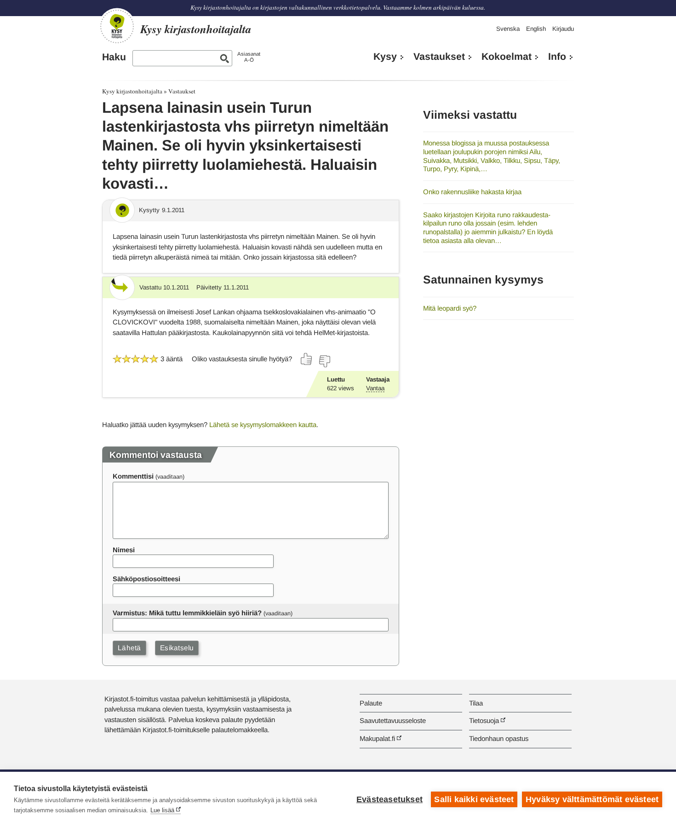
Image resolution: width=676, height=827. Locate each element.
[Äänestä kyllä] (307, 359)
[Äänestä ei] (324, 361)
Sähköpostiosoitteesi (146, 579)
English (536, 28)
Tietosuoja (484, 720)
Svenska (508, 28)
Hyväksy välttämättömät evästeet (592, 799)
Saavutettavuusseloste (393, 720)
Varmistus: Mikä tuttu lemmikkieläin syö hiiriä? (187, 613)
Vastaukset (439, 56)
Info (557, 56)
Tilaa (476, 703)
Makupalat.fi (377, 738)
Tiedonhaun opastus (498, 738)
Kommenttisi (133, 476)
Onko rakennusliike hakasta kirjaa (472, 192)
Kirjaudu (563, 28)
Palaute (371, 703)
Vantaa (375, 388)
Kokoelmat (506, 56)
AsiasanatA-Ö (248, 57)
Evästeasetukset (389, 799)
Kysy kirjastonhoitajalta (132, 91)
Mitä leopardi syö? (449, 308)
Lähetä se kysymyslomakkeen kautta (262, 424)
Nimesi (124, 550)
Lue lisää (162, 810)
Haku (114, 57)
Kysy (385, 56)
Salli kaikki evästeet (474, 799)
